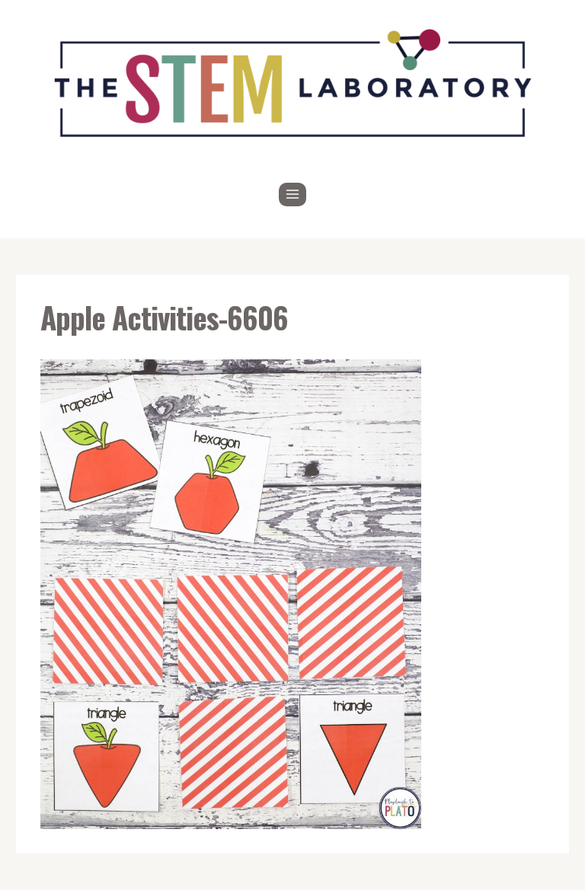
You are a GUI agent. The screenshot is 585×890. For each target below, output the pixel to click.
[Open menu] (293, 194)
